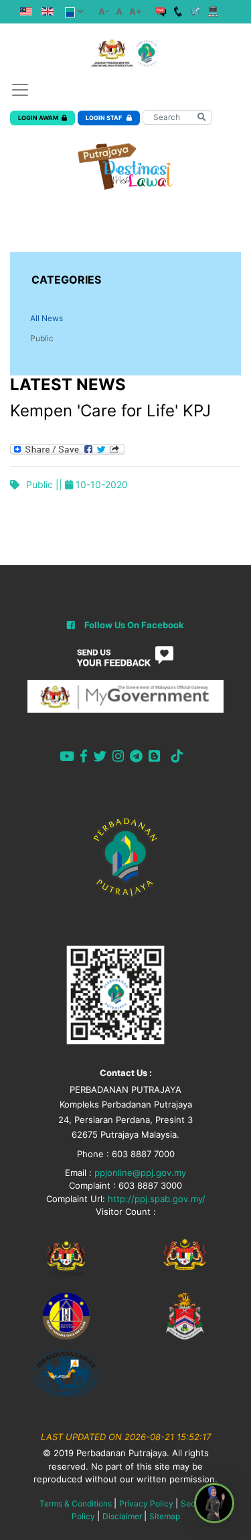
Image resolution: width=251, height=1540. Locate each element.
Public (42, 338)
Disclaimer (122, 1516)
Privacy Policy (146, 1503)
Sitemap (164, 1516)
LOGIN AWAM (38, 117)
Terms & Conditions (75, 1503)
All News (46, 318)
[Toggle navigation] (20, 90)
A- (103, 11)
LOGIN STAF (104, 117)
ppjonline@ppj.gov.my (140, 1172)
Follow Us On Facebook (134, 624)
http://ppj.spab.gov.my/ (156, 1198)
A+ (135, 11)
